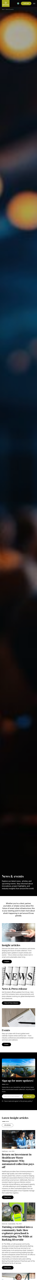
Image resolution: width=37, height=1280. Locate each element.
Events (6, 1030)
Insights (6, 961)
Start (3, 9)
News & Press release (14, 989)
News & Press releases (11, 1003)
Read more (7, 1197)
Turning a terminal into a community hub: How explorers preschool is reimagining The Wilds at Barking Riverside (17, 1233)
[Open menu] (34, 3)
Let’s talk (26, 3)
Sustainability (11, 1224)
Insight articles (11, 945)
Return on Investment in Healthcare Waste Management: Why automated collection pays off (18, 1161)
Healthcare (5, 1151)
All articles (7, 1125)
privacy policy (27, 1101)
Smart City (4, 1224)
